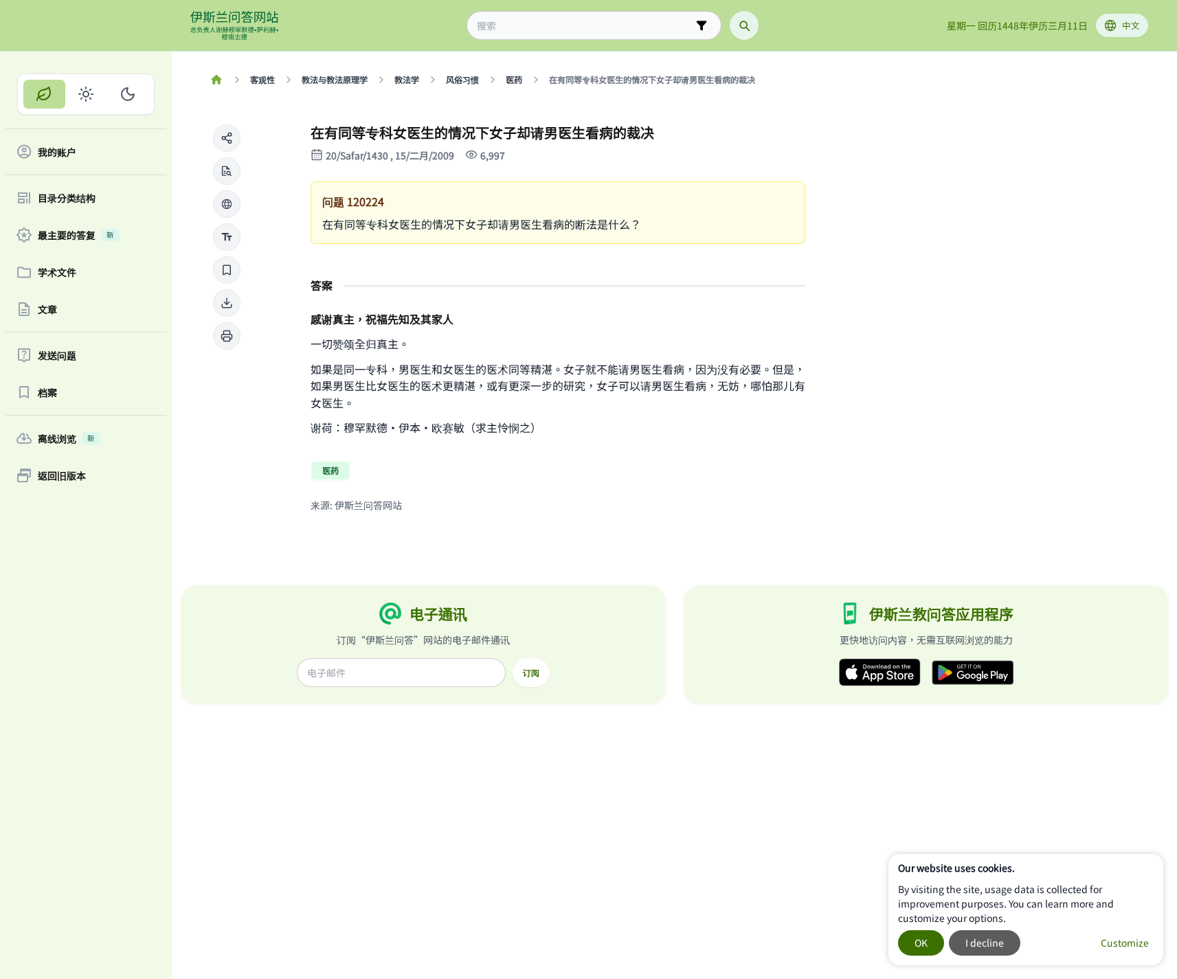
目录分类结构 (67, 198)
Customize (1125, 942)
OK (921, 942)
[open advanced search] (701, 25)
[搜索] (744, 25)
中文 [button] (1131, 25)
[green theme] (44, 94)
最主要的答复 (76, 235)
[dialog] (1025, 909)
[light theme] (86, 94)
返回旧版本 (62, 475)
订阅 (531, 672)
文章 (47, 309)
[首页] (217, 79)
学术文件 (57, 272)
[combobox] (584, 26)
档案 (47, 392)
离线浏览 (66, 438)
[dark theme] (127, 94)
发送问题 (57, 355)
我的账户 (57, 152)
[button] (226, 138)
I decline (984, 942)
